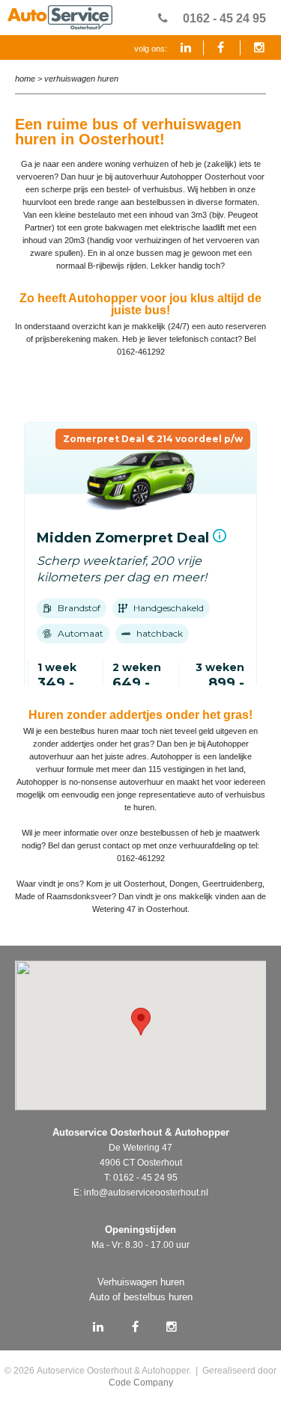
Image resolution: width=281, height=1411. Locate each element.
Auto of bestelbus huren (141, 1297)
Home (25, 78)
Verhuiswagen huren (81, 78)
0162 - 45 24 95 (224, 18)
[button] (141, 1021)
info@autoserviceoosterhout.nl (146, 1192)
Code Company (141, 1382)
